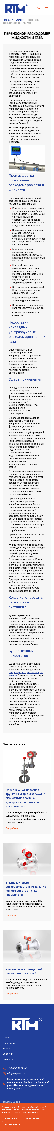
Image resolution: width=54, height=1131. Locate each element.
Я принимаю (11, 1119)
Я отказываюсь (31, 1119)
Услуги (6, 1048)
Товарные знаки (11, 1102)
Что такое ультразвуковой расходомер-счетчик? (24, 971)
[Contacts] (38, 7)
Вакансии (8, 1053)
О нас (6, 1037)
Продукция (9, 1043)
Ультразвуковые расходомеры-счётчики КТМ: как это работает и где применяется (26, 888)
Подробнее (12, 828)
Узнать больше (12, 1124)
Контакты (8, 1059)
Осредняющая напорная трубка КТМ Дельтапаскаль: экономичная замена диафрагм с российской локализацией (25, 798)
